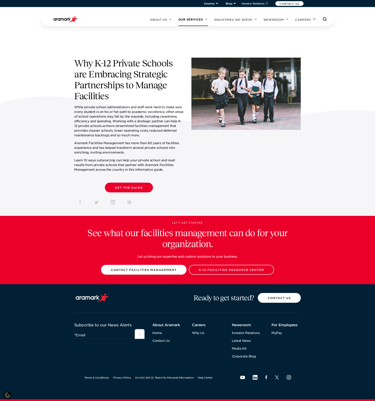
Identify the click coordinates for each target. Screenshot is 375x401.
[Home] (66, 19)
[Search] (325, 19)
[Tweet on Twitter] (96, 202)
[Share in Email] (129, 202)
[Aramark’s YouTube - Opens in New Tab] (242, 377)
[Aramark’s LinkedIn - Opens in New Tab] (255, 377)
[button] (289, 3)
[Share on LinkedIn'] (113, 202)
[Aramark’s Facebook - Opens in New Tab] (266, 377)
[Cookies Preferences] (8, 395)
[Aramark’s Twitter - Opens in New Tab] (277, 377)
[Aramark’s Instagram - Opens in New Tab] (289, 377)
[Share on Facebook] (80, 202)
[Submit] (140, 334)
